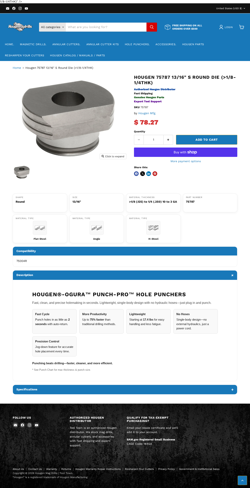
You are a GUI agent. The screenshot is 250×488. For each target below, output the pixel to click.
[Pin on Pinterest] (155, 173)
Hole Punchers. (137, 44)
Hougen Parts (193, 44)
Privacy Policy (166, 469)
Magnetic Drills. (33, 44)
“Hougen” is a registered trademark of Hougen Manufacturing (50, 477)
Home (17, 68)
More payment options (186, 161)
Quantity (139, 131)
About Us (18, 469)
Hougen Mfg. (147, 113)
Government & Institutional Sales (199, 469)
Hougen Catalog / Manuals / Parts (77, 55)
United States (229, 8)
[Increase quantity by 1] (168, 140)
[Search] (151, 27)
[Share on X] (142, 173)
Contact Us (35, 469)
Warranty (51, 469)
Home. (9, 44)
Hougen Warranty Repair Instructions (98, 469)
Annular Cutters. (66, 44)
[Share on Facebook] (136, 173)
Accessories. (165, 44)
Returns (66, 469)
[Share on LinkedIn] (148, 173)
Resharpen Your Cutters (24, 55)
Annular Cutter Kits (102, 44)
